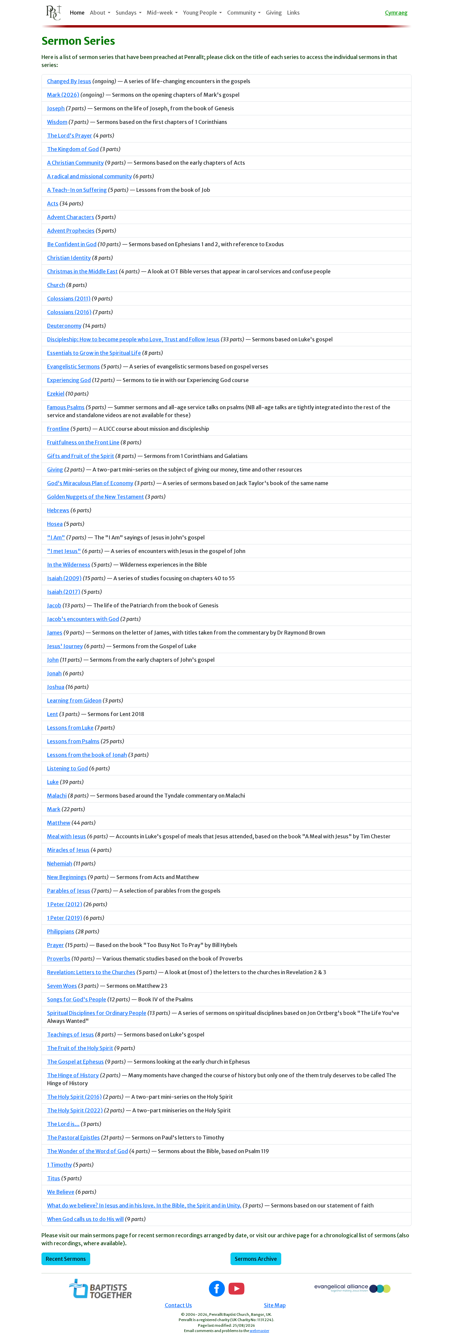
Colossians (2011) (69, 298)
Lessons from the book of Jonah (87, 755)
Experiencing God (69, 380)
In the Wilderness (68, 564)
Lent (52, 714)
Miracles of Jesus (68, 850)
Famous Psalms (66, 407)
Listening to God (67, 768)
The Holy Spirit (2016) (74, 1096)
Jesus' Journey (65, 646)
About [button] (98, 12)
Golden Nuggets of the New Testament (95, 496)
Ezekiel (55, 393)
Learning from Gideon (74, 700)
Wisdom (57, 122)
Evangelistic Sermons (73, 366)
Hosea (55, 524)
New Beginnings (67, 877)
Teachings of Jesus (70, 1034)
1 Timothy (59, 1164)
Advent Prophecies (71, 230)
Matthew (58, 822)
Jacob (54, 605)
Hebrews (58, 510)
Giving (274, 12)
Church (56, 285)
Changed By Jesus (69, 81)
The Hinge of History (73, 1075)
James (54, 632)
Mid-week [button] (160, 12)
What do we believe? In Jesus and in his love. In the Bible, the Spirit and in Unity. (144, 1205)
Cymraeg (396, 12)
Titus (53, 1178)
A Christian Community (75, 162)
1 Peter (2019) (64, 918)
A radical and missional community (89, 176)
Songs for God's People (76, 999)
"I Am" (56, 537)
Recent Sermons (66, 1258)
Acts (52, 203)
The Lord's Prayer (69, 135)
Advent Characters (70, 217)
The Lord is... (63, 1124)
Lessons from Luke (70, 727)
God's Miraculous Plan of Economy (90, 483)
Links (293, 12)
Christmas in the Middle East (82, 271)
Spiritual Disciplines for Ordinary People (96, 1013)
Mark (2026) (63, 94)
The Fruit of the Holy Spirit (80, 1048)
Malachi (57, 795)
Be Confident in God (72, 244)
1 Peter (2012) (64, 904)
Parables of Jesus (68, 890)
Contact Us (178, 1305)
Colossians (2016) (69, 312)
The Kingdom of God (73, 149)
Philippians (60, 931)
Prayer (55, 945)
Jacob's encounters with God (83, 619)
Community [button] (242, 12)
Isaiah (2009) (64, 578)
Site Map (275, 1305)
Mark (53, 809)
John (53, 659)
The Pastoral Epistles (73, 1137)
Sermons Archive (256, 1258)
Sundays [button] (127, 12)
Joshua (55, 687)
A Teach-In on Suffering (77, 190)
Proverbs (58, 958)
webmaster (259, 1330)
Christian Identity (69, 257)
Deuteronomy (64, 325)
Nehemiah (59, 863)
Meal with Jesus (66, 836)
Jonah (54, 673)
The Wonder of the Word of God (87, 1151)
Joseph (56, 108)
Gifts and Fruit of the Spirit (80, 456)
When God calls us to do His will (85, 1219)
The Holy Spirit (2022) (75, 1110)
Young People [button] (200, 12)
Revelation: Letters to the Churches (91, 972)
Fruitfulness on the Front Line (83, 442)
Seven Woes (62, 985)
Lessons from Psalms (73, 741)
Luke (53, 782)
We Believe (60, 1192)
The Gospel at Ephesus (75, 1061)
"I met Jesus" (64, 551)
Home (77, 12)
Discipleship (133, 339)
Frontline (58, 428)
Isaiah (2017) (63, 591)
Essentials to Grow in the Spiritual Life (94, 353)
